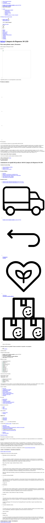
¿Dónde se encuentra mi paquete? (8, 402)
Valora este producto (4, 160)
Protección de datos (6, 426)
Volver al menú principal (7, 1)
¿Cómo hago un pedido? (7, 389)
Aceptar (2, 449)
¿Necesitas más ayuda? (7, 394)
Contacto (6, 13)
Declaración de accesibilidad (8, 428)
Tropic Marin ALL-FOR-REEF (8, 177)
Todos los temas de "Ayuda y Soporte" (11, 14)
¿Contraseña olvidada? (6, 401)
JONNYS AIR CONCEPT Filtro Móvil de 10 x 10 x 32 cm (13, 181)
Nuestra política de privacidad (5, 451)
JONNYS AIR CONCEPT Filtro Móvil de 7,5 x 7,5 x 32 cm (13, 182)
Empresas (4, 395)
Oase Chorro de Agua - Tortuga (8, 176)
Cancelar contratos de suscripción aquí (9, 430)
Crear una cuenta (6, 24)
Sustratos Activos (6, 168)
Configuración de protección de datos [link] (9, 429)
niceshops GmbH (8, 423)
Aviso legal (5, 425)
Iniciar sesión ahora (6, 20)
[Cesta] (24, 28)
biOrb (2, 41)
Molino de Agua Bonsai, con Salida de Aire (10, 174)
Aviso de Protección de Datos (30, 447)
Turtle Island (5, 408)
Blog (3, 407)
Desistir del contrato (3, 435)
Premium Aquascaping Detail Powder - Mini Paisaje (12, 175)
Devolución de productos (7, 392)
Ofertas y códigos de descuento (8, 393)
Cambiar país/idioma (12, 421)
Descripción (3, 141)
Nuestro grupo (5, 412)
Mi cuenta (4, 388)
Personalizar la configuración (15, 449)
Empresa (4, 432)
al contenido (5, 2)
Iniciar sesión (5, 399)
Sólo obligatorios (7, 449)
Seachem (4, 173)
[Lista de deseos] (3, 26)
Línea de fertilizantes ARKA (8, 167)
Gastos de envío (7, 11)
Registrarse (4, 400)
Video (4, 406)
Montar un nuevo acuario (7, 169)
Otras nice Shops (6, 433)
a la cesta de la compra (6, 3)
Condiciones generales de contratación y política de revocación (13, 427)
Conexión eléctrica (4, 159)
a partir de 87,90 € (12, 5)
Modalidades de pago (6, 390)
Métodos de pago (8, 12)
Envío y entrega (5, 391)
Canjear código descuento (7, 403)
